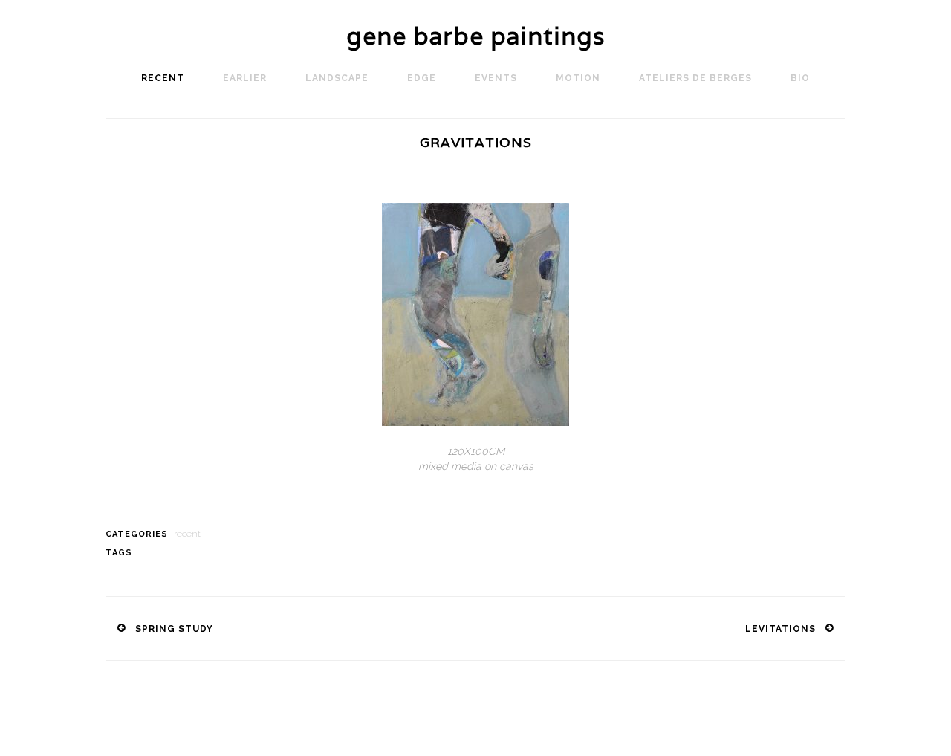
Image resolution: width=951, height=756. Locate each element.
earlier (245, 78)
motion (578, 78)
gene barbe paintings (475, 36)
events (496, 78)
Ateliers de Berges (695, 78)
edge (421, 78)
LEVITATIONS (780, 629)
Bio (800, 78)
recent (162, 78)
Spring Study (174, 629)
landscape (337, 78)
